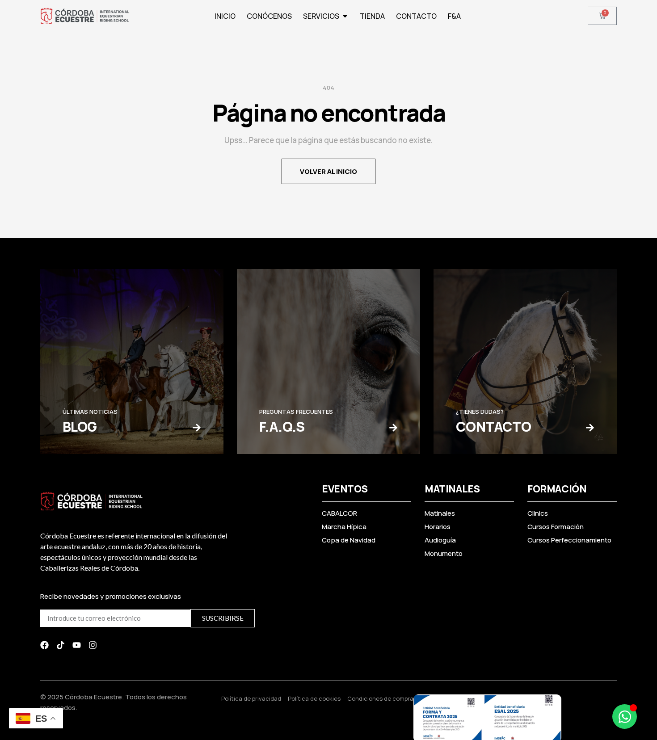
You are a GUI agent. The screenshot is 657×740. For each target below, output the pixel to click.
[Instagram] (92, 645)
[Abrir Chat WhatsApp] (624, 716)
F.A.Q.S (282, 426)
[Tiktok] (60, 645)
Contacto (493, 426)
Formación (556, 489)
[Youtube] (76, 645)
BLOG (80, 426)
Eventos (344, 489)
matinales (452, 489)
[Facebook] (44, 645)
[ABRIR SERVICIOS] (345, 16)
